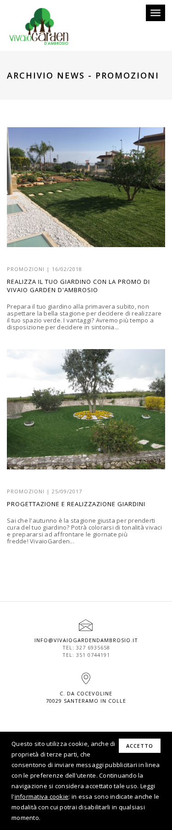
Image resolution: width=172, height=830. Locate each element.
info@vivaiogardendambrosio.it (86, 640)
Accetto (139, 745)
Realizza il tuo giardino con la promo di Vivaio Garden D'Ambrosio (78, 285)
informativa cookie (42, 796)
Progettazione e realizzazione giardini (76, 504)
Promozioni (25, 268)
